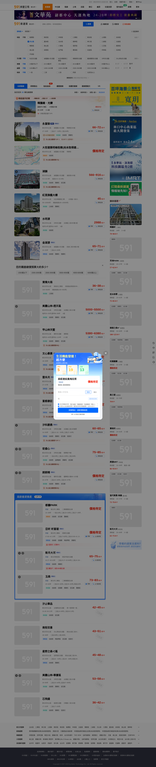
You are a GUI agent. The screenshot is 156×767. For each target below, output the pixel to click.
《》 (73, 404)
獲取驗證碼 (93, 399)
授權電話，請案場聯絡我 (78, 410)
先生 (88, 392)
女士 (95, 392)
